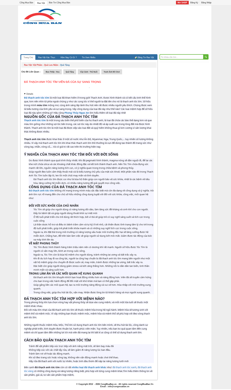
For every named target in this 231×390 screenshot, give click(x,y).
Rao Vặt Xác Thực (46, 57)
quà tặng (70, 72)
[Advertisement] (142, 31)
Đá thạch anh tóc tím (36, 97)
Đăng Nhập (206, 2)
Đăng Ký (194, 2)
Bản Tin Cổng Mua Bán (59, 2)
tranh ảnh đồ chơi (112, 72)
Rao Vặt (41, 3)
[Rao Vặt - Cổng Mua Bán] (42, 24)
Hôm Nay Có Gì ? (68, 57)
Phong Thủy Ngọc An (76, 112)
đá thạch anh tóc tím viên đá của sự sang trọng (62, 81)
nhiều (75, 367)
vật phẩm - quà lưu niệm (45, 65)
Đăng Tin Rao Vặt (146, 57)
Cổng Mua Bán (26, 2)
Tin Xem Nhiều (88, 57)
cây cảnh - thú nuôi (88, 72)
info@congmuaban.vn (118, 386)
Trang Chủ (28, 57)
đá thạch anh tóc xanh (124, 367)
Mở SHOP (182, 2)
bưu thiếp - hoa (52, 72)
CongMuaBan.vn (109, 384)
